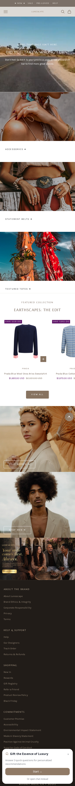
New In (7, 672)
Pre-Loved (43, 3)
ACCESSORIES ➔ (15, 149)
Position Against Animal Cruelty (21, 741)
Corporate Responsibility (17, 607)
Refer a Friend (11, 689)
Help (55, 3)
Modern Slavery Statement (18, 736)
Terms (7, 619)
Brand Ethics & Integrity (17, 601)
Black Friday (10, 701)
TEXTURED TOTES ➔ (18, 289)
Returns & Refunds (14, 654)
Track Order (10, 648)
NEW (19, 3)
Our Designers (11, 642)
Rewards (8, 677)
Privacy (8, 613)
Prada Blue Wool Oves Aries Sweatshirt (25, 373)
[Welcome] (37, 559)
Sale (30, 3)
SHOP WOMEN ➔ (19, 464)
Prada (25, 368)
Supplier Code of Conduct (18, 747)
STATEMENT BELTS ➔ (18, 219)
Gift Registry (10, 683)
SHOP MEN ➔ (17, 530)
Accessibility (11, 724)
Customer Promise (14, 718)
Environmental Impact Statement (22, 730)
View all (37, 394)
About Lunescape (13, 596)
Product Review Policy (16, 695)
